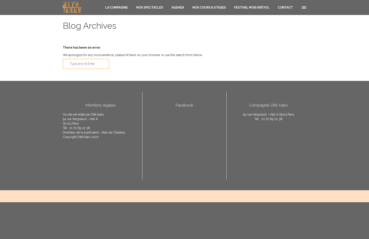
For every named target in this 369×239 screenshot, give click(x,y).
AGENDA (177, 7)
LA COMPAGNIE (116, 7)
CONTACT (285, 7)
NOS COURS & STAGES (209, 7)
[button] (303, 7)
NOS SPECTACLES (149, 7)
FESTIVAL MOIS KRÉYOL (251, 7)
